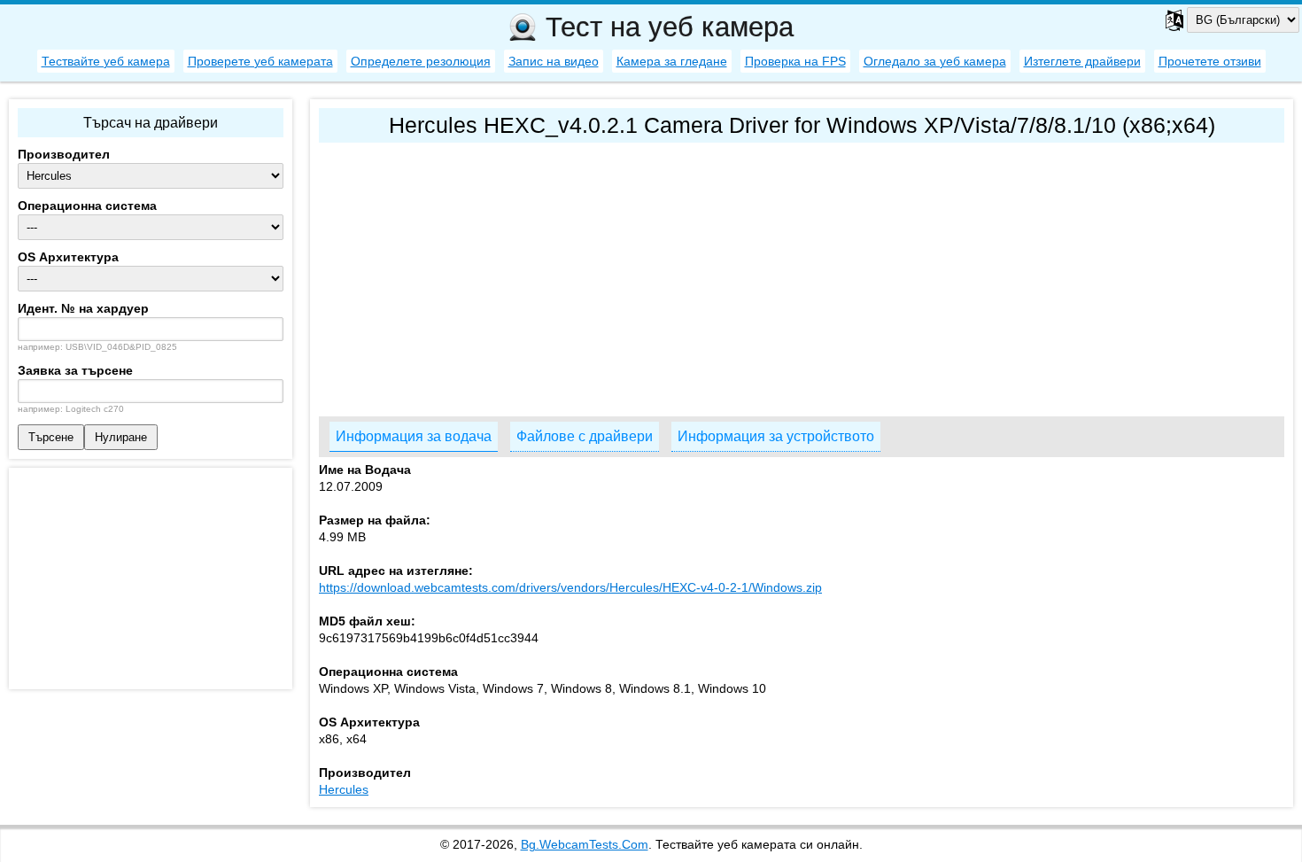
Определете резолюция (421, 61)
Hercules (343, 789)
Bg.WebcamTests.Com (584, 844)
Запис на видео (553, 61)
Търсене (51, 437)
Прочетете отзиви (1210, 61)
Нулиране (121, 437)
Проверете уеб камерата (260, 61)
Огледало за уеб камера (935, 61)
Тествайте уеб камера (106, 61)
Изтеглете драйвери (1082, 61)
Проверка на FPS (795, 61)
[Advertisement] (801, 275)
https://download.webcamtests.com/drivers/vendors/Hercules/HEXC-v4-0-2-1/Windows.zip (570, 587)
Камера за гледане (671, 61)
